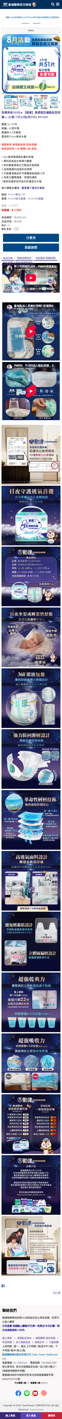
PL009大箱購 (35, 198)
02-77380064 (20, 1362)
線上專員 (7, 1338)
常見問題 (7, 1342)
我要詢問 (31, 247)
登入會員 (31, 1415)
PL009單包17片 (17, 194)
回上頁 (56, 1292)
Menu (31, 30)
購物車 (51, 1415)
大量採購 (54, 1342)
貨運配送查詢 (23, 1338)
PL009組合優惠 (17, 198)
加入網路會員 (23, 1342)
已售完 (31, 238)
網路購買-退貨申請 (45, 1338)
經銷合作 (39, 1342)
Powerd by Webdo (36, 1410)
